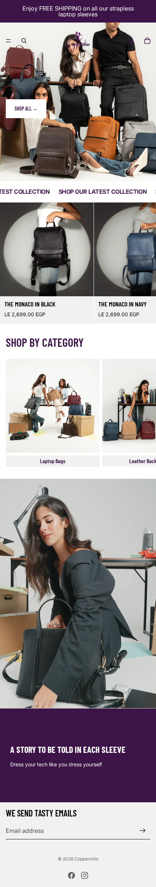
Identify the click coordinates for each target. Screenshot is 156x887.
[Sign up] (142, 830)
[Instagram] (84, 875)
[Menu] (8, 40)
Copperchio (86, 859)
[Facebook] (71, 875)
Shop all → (26, 108)
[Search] (24, 41)
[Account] (131, 41)
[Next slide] (142, 263)
